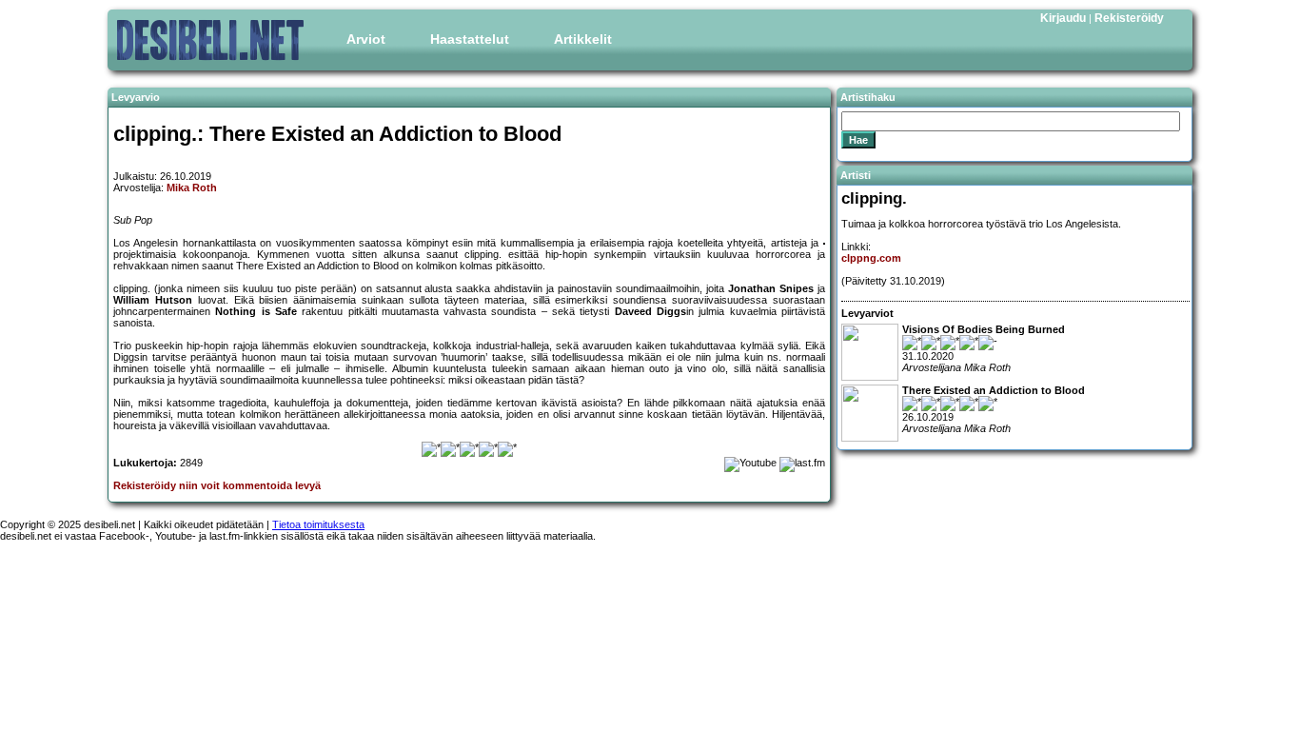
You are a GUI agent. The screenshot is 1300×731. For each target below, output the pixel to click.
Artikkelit (583, 39)
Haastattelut (469, 39)
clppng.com (871, 258)
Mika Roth (192, 187)
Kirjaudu (1063, 18)
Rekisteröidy (1129, 18)
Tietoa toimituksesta (318, 524)
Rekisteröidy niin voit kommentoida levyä (217, 485)
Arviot (365, 39)
